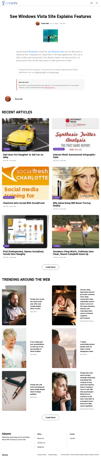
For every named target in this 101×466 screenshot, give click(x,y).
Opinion (57, 197)
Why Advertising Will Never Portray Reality (72, 204)
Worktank (33, 51)
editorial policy (40, 72)
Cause (6, 246)
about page (54, 72)
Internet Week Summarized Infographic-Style (74, 156)
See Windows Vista (56, 51)
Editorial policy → (50, 87)
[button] (97, 3)
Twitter (72, 438)
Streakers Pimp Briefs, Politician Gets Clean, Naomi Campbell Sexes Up (73, 252)
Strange (7, 149)
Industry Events (59, 149)
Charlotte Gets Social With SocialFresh (24, 203)
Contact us (41, 443)
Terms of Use (41, 454)
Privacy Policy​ (52, 454)
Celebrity (57, 246)
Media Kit (40, 447)
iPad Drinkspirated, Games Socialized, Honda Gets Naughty (23, 252)
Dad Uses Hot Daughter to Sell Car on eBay (23, 156)
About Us (40, 438)
